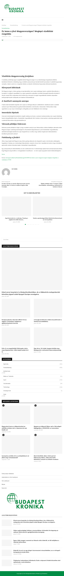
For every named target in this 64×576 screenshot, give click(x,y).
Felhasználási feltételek (8, 473)
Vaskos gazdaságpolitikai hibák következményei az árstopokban (47, 219)
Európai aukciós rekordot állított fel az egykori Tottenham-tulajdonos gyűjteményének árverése (14, 321)
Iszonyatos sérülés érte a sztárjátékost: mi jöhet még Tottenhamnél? (15, 456)
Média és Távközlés (32, 376)
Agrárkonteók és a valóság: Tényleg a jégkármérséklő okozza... (16, 219)
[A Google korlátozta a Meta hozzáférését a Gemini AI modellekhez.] (48, 308)
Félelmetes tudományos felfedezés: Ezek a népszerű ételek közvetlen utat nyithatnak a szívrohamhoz (36, 561)
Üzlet (4, 394)
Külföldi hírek (6, 371)
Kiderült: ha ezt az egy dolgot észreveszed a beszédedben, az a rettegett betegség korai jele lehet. (36, 551)
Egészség (32, 364)
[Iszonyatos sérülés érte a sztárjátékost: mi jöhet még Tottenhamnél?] (16, 444)
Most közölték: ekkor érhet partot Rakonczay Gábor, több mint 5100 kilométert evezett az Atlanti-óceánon (46, 457)
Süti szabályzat (5, 481)
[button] (4, 210)
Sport (32, 380)
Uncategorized (32, 390)
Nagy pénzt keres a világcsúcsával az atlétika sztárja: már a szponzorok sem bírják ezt (14, 428)
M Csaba (14, 169)
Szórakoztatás (32, 383)
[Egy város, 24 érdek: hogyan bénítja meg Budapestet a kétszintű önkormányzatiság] (48, 336)
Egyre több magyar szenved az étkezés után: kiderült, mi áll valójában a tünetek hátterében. (36, 541)
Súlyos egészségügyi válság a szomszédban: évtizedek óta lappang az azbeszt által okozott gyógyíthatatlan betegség (35, 531)
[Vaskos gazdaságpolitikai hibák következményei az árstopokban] (47, 206)
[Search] (61, 20)
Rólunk (3, 484)
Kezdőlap (4, 25)
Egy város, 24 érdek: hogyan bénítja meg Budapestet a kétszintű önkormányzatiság (47, 349)
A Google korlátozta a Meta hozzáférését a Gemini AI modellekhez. (48, 320)
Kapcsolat (4, 488)
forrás (3, 154)
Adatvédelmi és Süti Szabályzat (10, 477)
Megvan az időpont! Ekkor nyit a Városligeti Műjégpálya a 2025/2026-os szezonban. (47, 427)
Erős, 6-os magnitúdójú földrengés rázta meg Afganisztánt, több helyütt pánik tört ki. (15, 350)
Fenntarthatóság (14, 25)
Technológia (32, 387)
